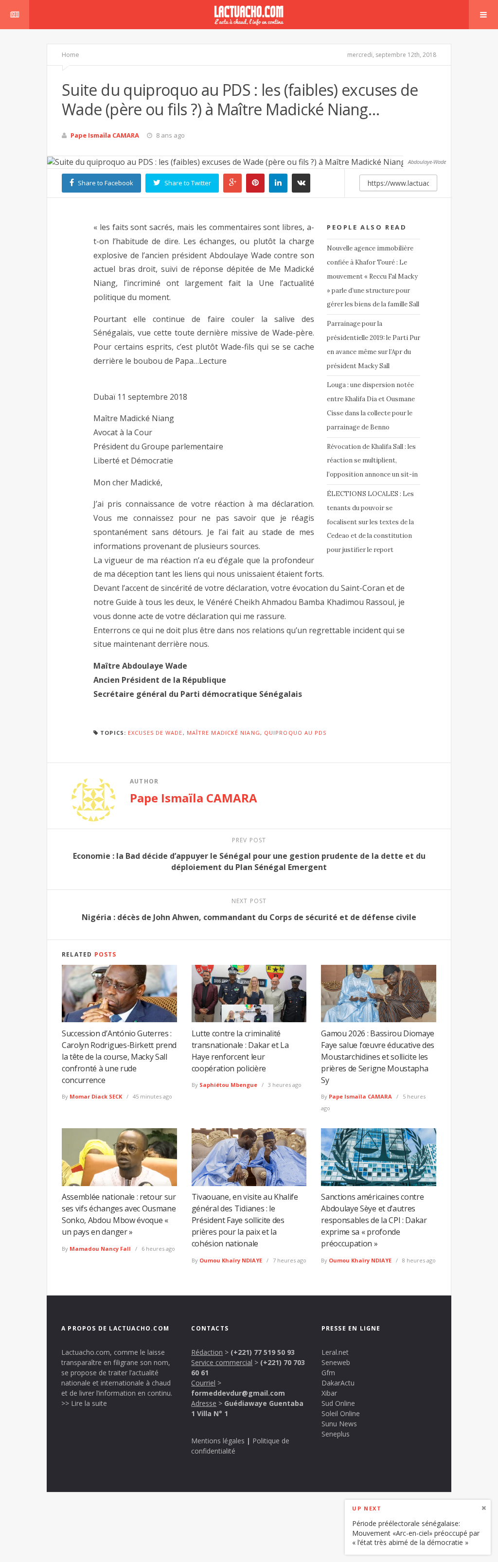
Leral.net (335, 1352)
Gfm (328, 1372)
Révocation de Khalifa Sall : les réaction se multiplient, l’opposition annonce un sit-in (372, 461)
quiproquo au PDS (295, 732)
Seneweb (335, 1362)
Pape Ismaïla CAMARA (105, 135)
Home (70, 54)
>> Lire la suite (84, 1403)
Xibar (329, 1393)
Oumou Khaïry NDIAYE (230, 1260)
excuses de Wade (155, 732)
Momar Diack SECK (96, 1096)
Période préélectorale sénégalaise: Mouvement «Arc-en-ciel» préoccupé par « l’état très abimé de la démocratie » (416, 1533)
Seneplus (335, 1433)
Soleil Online (340, 1413)
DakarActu (338, 1382)
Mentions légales (218, 1440)
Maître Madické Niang (223, 732)
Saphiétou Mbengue (228, 1084)
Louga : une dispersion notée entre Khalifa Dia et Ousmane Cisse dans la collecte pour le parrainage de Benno (371, 406)
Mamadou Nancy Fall (100, 1248)
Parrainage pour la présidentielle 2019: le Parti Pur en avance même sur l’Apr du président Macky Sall (373, 345)
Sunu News (339, 1423)
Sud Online (338, 1403)
